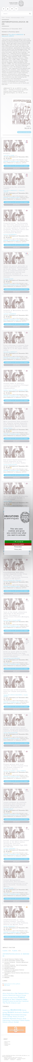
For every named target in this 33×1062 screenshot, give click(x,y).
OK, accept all (18, 541)
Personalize (18, 547)
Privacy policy (18, 549)
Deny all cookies (18, 544)
